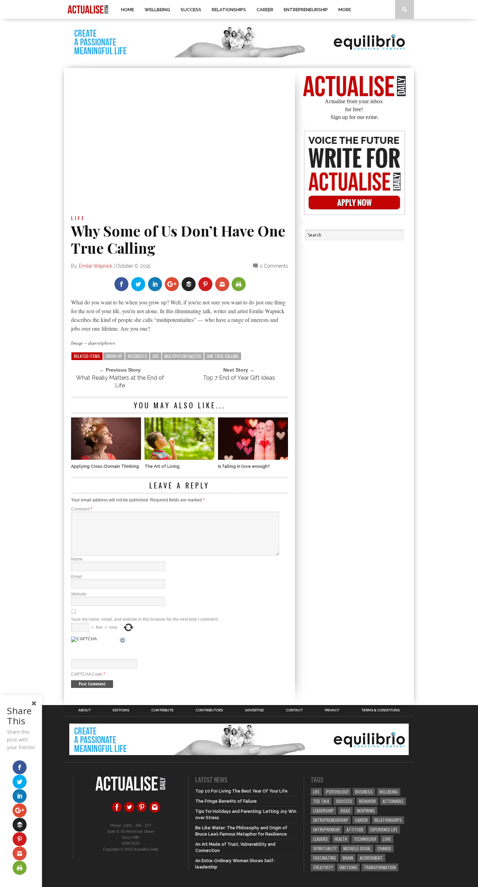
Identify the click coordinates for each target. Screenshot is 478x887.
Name (77, 559)
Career (264, 9)
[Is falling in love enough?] (253, 458)
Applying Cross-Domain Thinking (105, 466)
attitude (355, 829)
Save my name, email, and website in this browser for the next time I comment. (145, 619)
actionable (392, 801)
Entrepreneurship (306, 9)
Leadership (323, 811)
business (364, 792)
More (344, 9)
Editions (121, 710)
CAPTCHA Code (87, 674)
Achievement (371, 858)
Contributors (209, 710)
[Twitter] (129, 811)
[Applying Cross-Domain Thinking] (106, 458)
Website (78, 594)
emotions (348, 867)
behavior (367, 801)
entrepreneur (326, 829)
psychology (337, 792)
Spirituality (325, 848)
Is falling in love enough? (244, 466)
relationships (388, 820)
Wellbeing (157, 9)
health (341, 839)
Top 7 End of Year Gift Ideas (239, 377)
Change (384, 848)
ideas (345, 811)
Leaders (320, 839)
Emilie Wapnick (95, 266)
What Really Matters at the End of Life (120, 381)
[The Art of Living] (180, 458)
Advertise (254, 710)
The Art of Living (162, 466)
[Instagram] (154, 811)
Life (78, 217)
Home (127, 9)
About (84, 710)
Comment (81, 509)
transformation (380, 867)
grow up (114, 356)
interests (137, 356)
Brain (348, 858)
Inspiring (366, 811)
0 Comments (274, 266)
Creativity (323, 867)
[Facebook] (116, 811)
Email (76, 576)
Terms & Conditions (380, 710)
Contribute (162, 710)
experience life (384, 829)
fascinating (324, 858)
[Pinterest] (142, 811)
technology (365, 839)
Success (191, 9)
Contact (294, 710)
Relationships (229, 9)
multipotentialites (182, 356)
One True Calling (223, 356)
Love (387, 839)
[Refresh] (123, 641)
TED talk (321, 801)
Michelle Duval (357, 848)
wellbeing (388, 792)
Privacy (332, 710)
